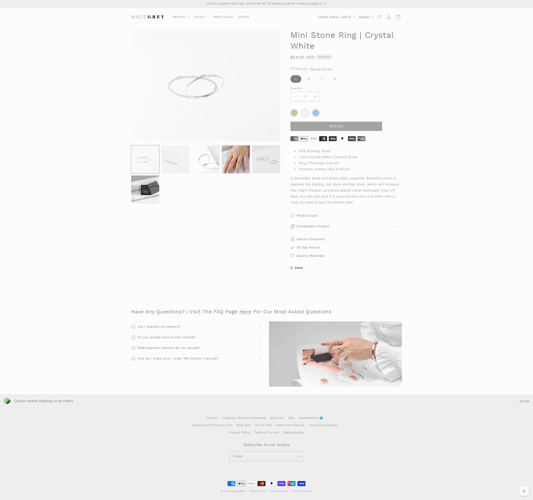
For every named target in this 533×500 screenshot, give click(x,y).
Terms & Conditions (323, 425)
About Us (277, 418)
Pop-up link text (321, 68)
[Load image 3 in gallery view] (206, 159)
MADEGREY (238, 491)
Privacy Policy (239, 432)
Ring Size (243, 425)
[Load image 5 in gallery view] (266, 159)
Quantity (296, 88)
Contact (212, 418)
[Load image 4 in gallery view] (236, 159)
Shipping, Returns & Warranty (244, 418)
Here (245, 312)
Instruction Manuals (290, 425)
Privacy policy (279, 491)
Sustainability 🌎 (311, 418)
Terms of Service (266, 432)
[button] (180, 16)
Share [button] (299, 267)
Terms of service (302, 491)
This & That (263, 425)
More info (524, 401)
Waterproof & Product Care (212, 425)
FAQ (291, 418)
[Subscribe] (299, 456)
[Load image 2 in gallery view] (175, 159)
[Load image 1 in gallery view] (145, 159)
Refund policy (294, 432)
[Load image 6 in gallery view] (145, 189)
